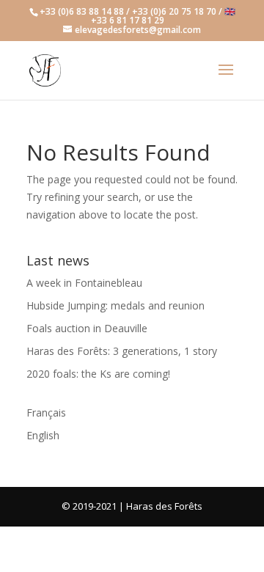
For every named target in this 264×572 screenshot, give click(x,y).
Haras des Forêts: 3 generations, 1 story (121, 351)
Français (46, 412)
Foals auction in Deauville (86, 328)
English (42, 435)
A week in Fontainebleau (84, 283)
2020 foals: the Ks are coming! (98, 374)
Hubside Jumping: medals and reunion (115, 305)
